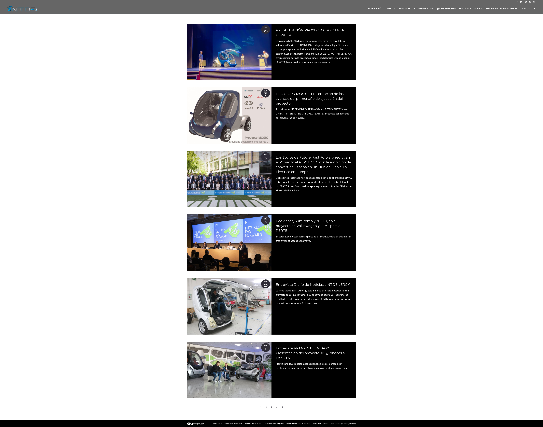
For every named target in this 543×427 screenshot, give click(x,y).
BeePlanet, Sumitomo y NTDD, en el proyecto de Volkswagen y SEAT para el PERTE (308, 226)
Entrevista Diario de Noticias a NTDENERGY (313, 285)
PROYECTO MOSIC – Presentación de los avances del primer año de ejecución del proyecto (310, 98)
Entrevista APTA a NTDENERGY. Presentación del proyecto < (310, 353)
